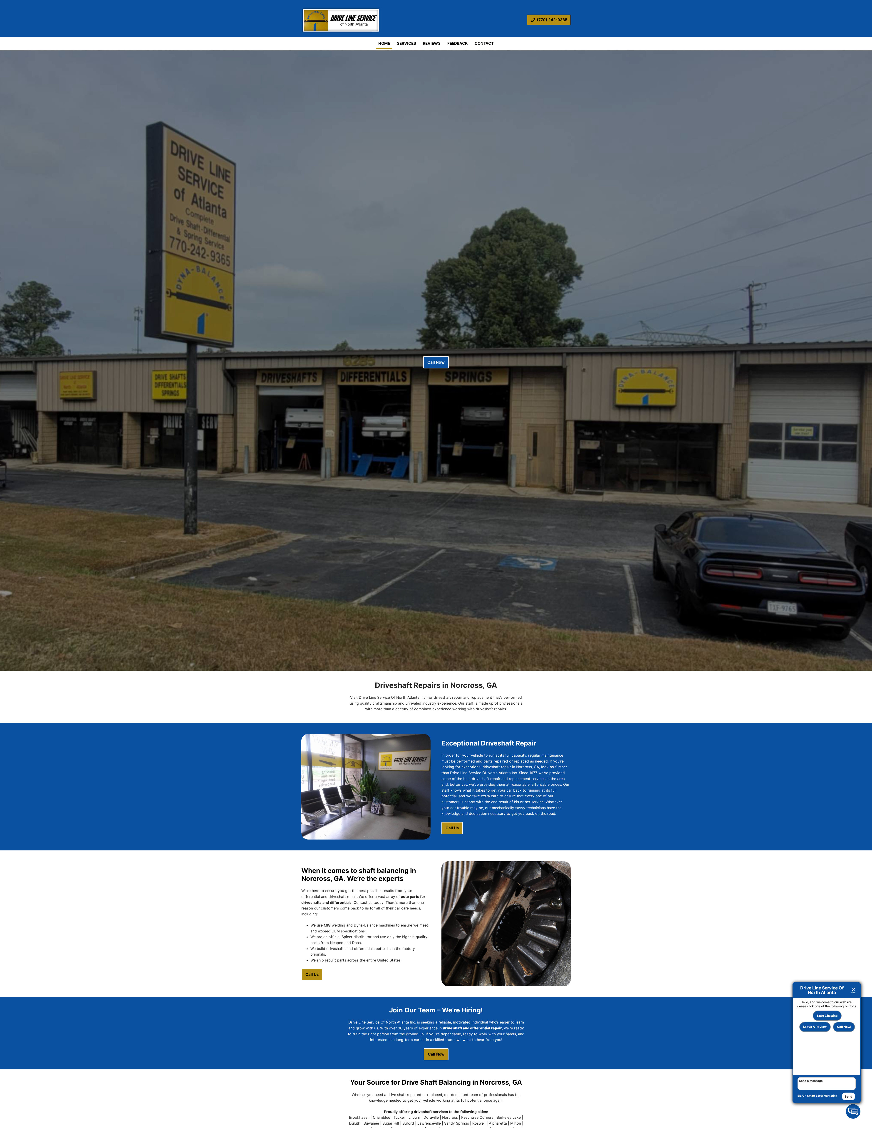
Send (848, 1096)
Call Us (452, 828)
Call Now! (844, 1027)
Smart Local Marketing (822, 1095)
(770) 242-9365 (552, 19)
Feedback (457, 43)
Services (406, 43)
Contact (484, 43)
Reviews (432, 43)
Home (384, 43)
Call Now (436, 362)
